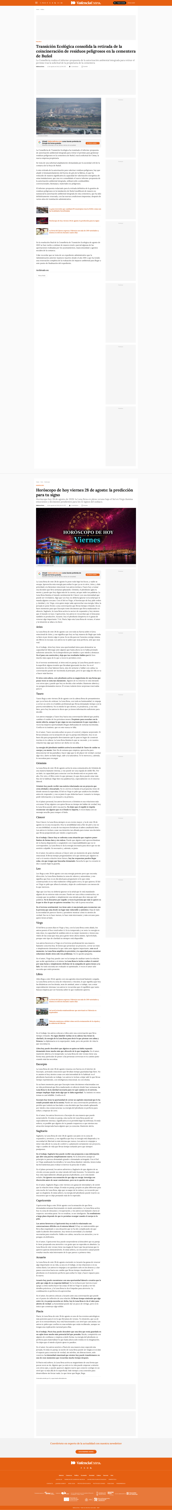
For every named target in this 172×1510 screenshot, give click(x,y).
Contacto (50, 1483)
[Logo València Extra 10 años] (86, 1465)
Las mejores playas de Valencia (96, 1479)
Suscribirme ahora (86, 1452)
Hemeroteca (112, 1479)
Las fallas (59, 1479)
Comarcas (69, 1475)
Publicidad (110, 1483)
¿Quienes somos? (60, 1483)
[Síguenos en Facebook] (47, 3)
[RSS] (55, 3)
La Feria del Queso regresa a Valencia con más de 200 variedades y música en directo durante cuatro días (74, 232)
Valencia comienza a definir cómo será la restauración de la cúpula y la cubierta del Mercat (74, 1022)
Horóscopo (40, 485)
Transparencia (120, 1483)
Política (39, 41)
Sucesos (105, 1475)
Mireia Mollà (41, 275)
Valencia (61, 1475)
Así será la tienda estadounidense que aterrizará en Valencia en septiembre (72, 1011)
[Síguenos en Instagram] (52, 3)
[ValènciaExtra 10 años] (86, 2)
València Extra (40, 66)
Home (37, 9)
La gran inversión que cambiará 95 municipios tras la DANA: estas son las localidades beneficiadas (75, 210)
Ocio (42, 482)
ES (61, 3)
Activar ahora (92, 143)
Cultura (99, 1475)
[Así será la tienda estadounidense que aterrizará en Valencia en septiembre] (42, 1011)
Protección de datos (84, 1483)
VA (58, 3)
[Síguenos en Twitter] (50, 3)
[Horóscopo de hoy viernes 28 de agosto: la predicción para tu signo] (42, 220)
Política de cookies (99, 1483)
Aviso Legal (71, 1483)
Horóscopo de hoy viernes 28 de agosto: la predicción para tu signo (74, 221)
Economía (84, 1475)
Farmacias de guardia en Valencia (74, 1479)
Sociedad (91, 1475)
